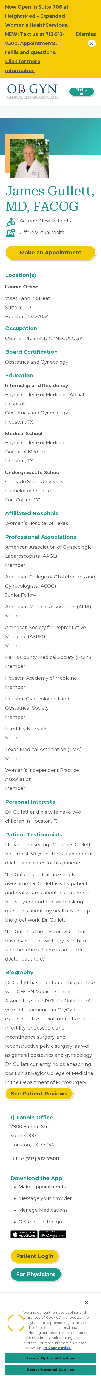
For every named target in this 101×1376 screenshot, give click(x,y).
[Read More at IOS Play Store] (24, 1234)
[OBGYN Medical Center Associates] (32, 91)
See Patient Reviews (39, 1094)
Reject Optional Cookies (50, 1369)
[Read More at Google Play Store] (52, 1234)
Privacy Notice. (57, 1348)
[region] (50, 1334)
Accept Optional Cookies (50, 1358)
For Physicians (36, 1274)
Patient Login (34, 1256)
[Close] (86, 1302)
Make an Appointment (50, 252)
